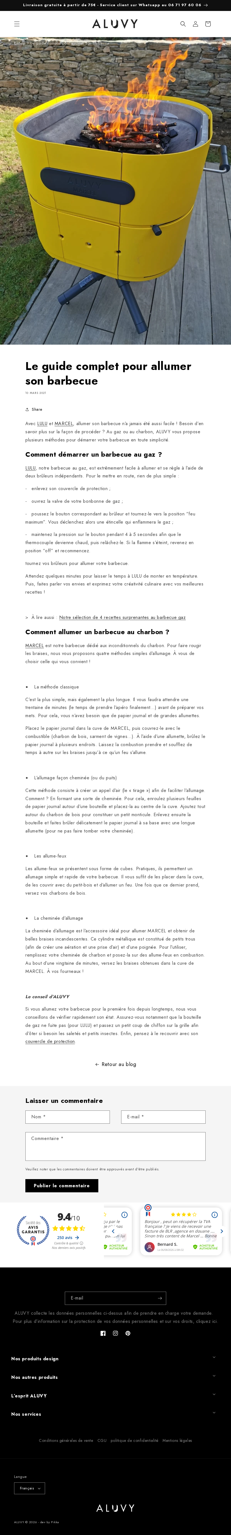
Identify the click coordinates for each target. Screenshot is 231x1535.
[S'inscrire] (160, 1298)
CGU (102, 1440)
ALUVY (19, 1522)
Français (27, 1488)
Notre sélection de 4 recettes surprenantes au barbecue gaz (122, 617)
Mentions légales (177, 1440)
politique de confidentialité (134, 1440)
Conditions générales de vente (66, 1440)
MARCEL (64, 423)
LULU (42, 423)
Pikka (55, 1522)
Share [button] (37, 409)
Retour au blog (119, 1064)
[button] (17, 24)
